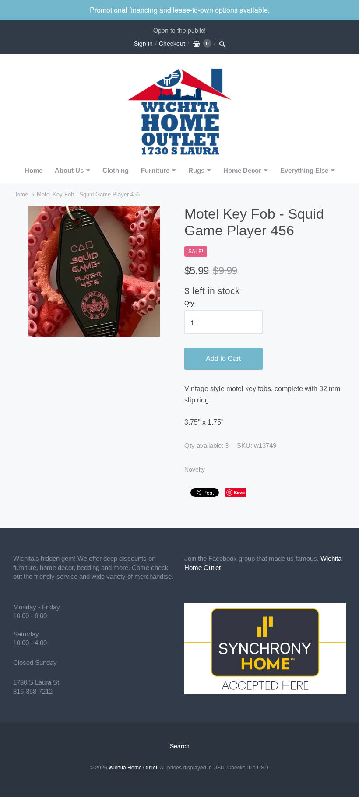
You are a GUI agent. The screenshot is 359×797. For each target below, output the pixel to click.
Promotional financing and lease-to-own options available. (180, 10)
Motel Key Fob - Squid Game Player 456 (88, 194)
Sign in (143, 43)
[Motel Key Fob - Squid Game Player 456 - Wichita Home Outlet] (94, 271)
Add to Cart (223, 358)
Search (180, 745)
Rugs (196, 170)
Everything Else (304, 170)
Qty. (189, 303)
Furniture (155, 170)
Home (33, 170)
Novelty (194, 469)
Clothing (115, 170)
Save (239, 492)
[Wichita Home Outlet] (179, 110)
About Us (69, 170)
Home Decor (242, 170)
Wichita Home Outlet (133, 767)
